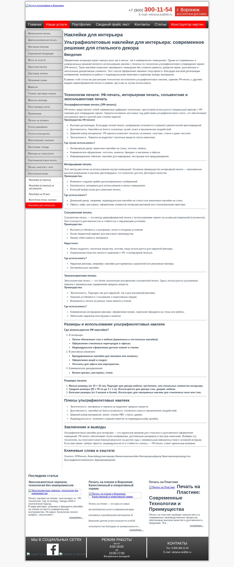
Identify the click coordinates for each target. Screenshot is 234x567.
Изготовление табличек (41, 140)
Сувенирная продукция (40, 53)
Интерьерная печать (39, 33)
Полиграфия (34, 113)
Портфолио (81, 24)
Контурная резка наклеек (42, 199)
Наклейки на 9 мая (39, 194)
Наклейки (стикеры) (40, 179)
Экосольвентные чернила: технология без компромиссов (50, 483)
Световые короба (38, 73)
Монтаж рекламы (37, 100)
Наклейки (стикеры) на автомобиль (41, 187)
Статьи (160, 24)
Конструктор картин (187, 24)
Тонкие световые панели (42, 93)
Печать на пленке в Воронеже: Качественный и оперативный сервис (111, 485)
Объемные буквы (37, 80)
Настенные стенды (38, 146)
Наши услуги (56, 24)
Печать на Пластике (163, 482)
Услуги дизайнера (38, 126)
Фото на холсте (37, 60)
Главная (34, 24)
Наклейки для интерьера (41, 205)
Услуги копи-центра (39, 133)
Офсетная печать (37, 66)
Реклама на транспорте (41, 153)
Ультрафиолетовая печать (42, 160)
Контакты (142, 24)
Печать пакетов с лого (40, 167)
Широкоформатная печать (42, 40)
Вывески (33, 86)
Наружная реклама (38, 46)
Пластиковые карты (39, 106)
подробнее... (76, 517)
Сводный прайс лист (113, 24)
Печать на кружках (38, 120)
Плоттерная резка (38, 173)
